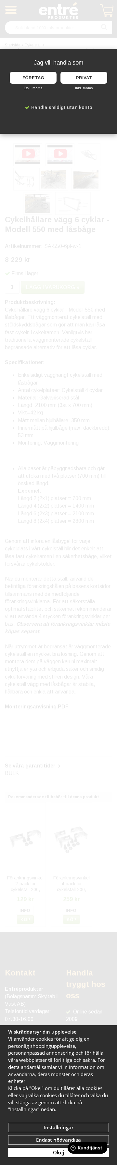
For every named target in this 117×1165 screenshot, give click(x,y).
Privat (84, 77)
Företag (33, 77)
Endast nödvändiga (58, 1139)
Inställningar (58, 1127)
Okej (58, 1152)
